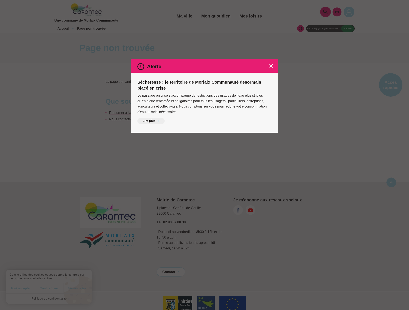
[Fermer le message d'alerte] (271, 66)
